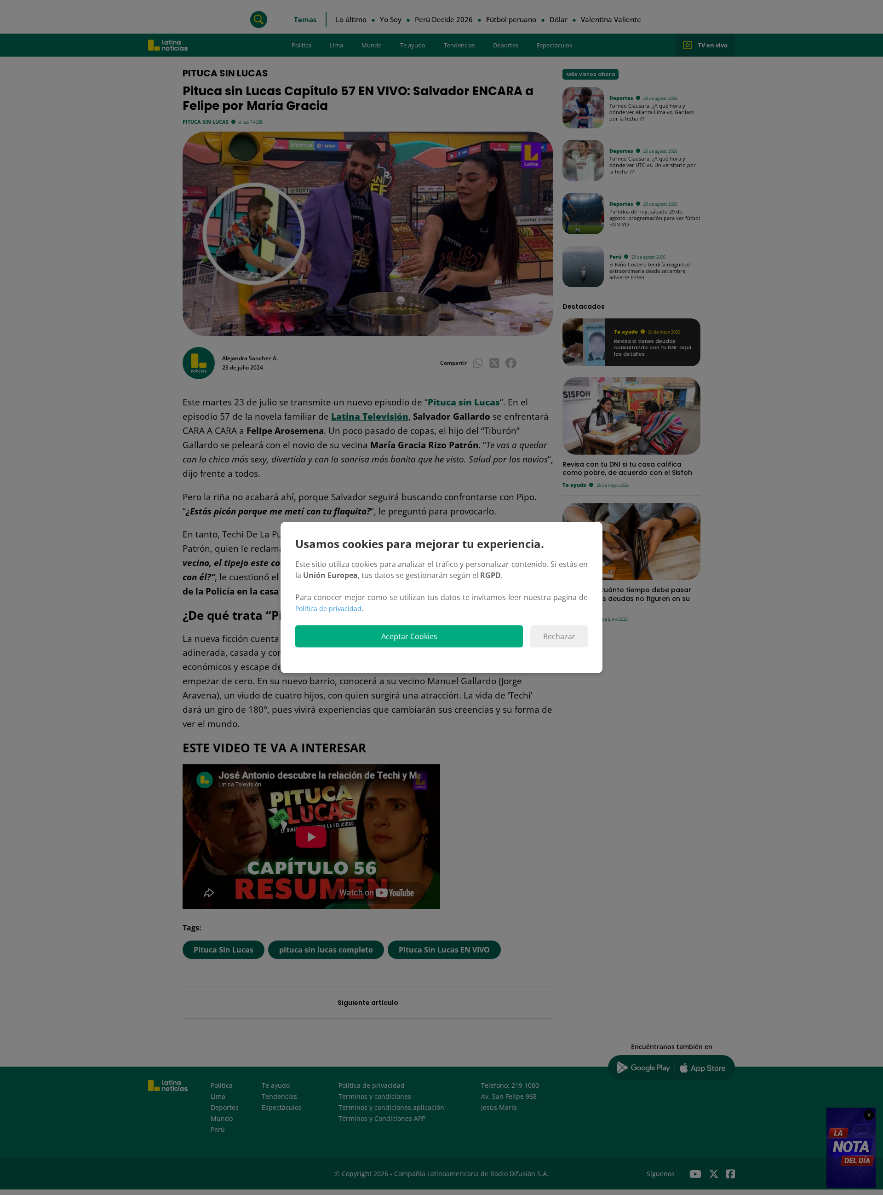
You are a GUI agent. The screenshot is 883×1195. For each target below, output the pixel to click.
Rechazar (559, 636)
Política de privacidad (328, 608)
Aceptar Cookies (409, 636)
